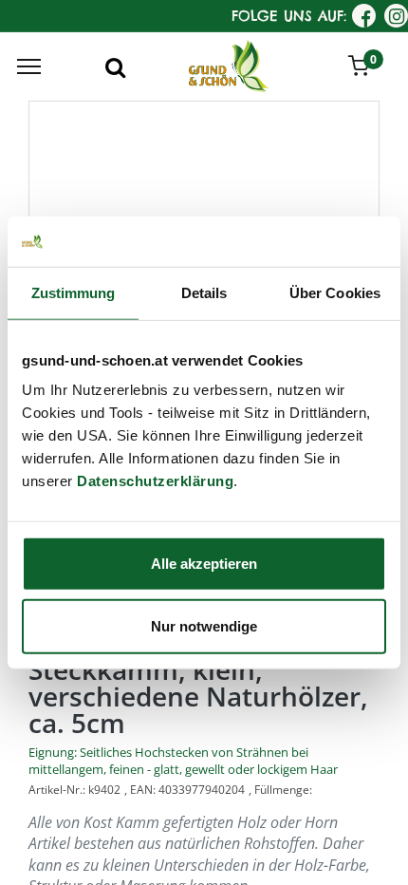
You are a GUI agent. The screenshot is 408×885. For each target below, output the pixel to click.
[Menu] (29, 66)
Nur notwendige (204, 625)
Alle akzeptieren (204, 563)
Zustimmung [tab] (73, 292)
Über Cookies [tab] (334, 292)
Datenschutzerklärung (155, 481)
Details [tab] (204, 292)
